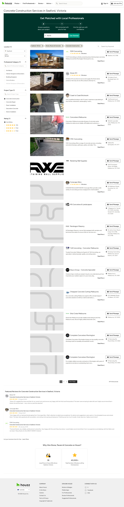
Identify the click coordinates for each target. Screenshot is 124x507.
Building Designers (11, 77)
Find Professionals (28, 3)
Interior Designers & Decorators (15, 74)
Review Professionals (68, 495)
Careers (41, 493)
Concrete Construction (12, 99)
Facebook (90, 490)
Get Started (74, 36)
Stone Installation (11, 112)
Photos (17, 3)
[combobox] (68, 3)
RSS (89, 493)
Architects (9, 70)
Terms (41, 498)
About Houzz (43, 487)
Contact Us (42, 495)
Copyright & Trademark (45, 501)
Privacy (46, 498)
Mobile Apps (65, 490)
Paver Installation (11, 105)
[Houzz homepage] (7, 3)
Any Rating (9, 122)
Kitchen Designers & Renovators (15, 83)
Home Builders (10, 80)
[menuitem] (17, 3)
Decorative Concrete (12, 108)
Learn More (25, 439)
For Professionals (67, 493)
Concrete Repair (11, 102)
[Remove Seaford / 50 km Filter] (42, 46)
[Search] (57, 3)
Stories (40, 3)
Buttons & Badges (67, 487)
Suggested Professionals (69, 498)
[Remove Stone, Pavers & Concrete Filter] (62, 46)
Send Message (114, 52)
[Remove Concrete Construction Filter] (81, 46)
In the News (42, 490)
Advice (48, 3)
